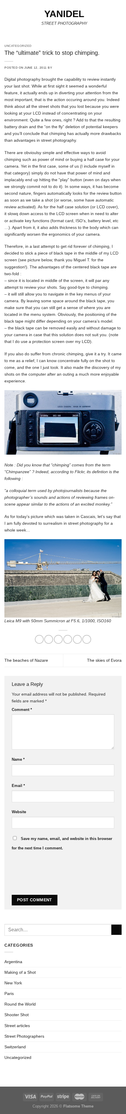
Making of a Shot (20, 972)
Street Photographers (24, 1036)
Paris (9, 993)
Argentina (13, 961)
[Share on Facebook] (48, 639)
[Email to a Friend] (67, 639)
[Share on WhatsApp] (39, 639)
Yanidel (64, 14)
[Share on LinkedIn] (86, 639)
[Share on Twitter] (58, 639)
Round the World (20, 1004)
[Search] (120, 19)
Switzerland (15, 1046)
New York (13, 983)
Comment (22, 709)
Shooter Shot (16, 1014)
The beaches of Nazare (26, 660)
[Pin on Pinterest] (77, 639)
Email (18, 785)
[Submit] (116, 930)
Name (18, 759)
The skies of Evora (104, 660)
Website (19, 812)
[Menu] (7, 19)
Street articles (17, 1025)
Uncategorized (17, 1057)
